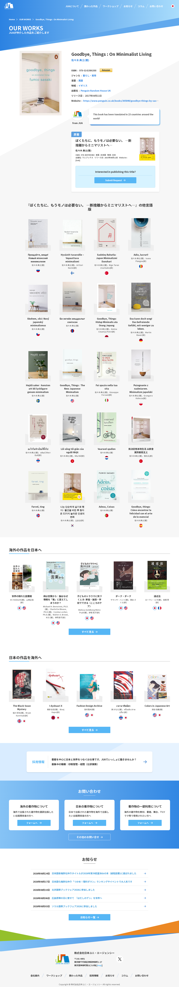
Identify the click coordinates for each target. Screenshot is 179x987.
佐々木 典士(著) (80, 60)
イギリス (82, 85)
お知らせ (128, 6)
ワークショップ (110, 6)
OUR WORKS (25, 19)
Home (12, 19)
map (99, 965)
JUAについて (72, 6)
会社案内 (34, 975)
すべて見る (88, 632)
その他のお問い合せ (87, 837)
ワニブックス (87, 157)
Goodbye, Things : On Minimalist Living (55, 19)
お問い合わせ (156, 6)
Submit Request (113, 180)
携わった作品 (91, 6)
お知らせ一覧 (87, 917)
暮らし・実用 (89, 75)
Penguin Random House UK (96, 90)
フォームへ (32, 822)
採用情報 (94, 975)
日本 (114, 155)
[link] (78, 160)
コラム (141, 6)
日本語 (103, 155)
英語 (80, 80)
